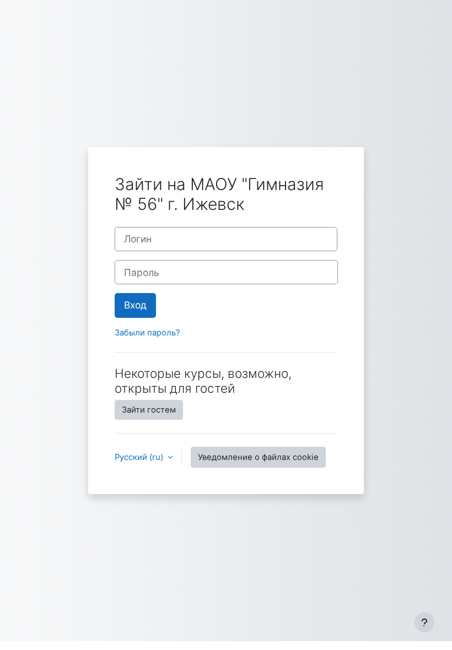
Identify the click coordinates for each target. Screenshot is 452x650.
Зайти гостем (149, 410)
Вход (135, 305)
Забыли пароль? (147, 333)
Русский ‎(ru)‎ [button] (140, 457)
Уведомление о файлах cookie (258, 457)
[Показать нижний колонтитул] (424, 622)
